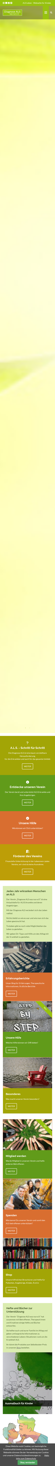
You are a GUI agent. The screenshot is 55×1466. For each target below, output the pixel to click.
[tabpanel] (27, 366)
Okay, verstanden (27, 1462)
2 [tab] (29, 728)
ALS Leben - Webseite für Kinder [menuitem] (37, 3)
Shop (18, 1347)
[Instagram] (6, 3)
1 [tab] (25, 728)
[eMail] (4, 3)
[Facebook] (9, 3)
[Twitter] (11, 3)
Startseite (12, 13)
